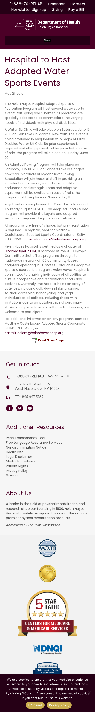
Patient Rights (17, 466)
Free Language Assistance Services (34, 442)
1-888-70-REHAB (26, 4)
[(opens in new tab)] (47, 548)
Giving (57, 9)
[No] (89, 693)
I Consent (35, 705)
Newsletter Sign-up (28, 9)
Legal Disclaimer (19, 456)
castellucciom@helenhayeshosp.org (56, 239)
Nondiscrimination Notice (26, 447)
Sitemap (13, 475)
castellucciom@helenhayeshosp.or (33, 333)
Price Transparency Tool (25, 438)
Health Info (15, 452)
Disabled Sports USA (20, 251)
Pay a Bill (76, 9)
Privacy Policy (17, 470)
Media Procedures (20, 461)
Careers (77, 4)
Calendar (56, 4)
